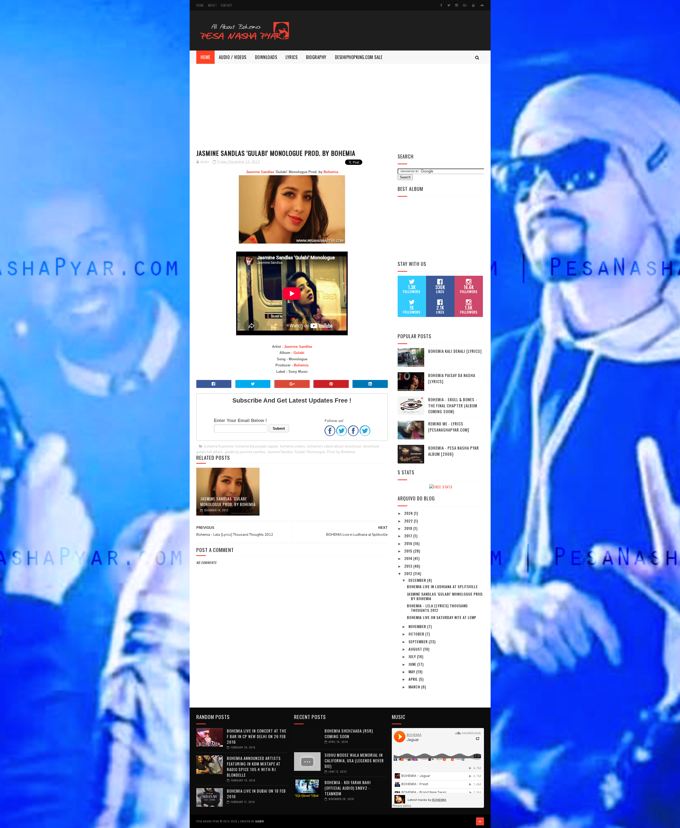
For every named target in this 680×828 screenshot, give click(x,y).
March (415, 686)
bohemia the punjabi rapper (256, 446)
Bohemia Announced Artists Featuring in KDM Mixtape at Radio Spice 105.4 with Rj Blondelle (254, 766)
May (412, 671)
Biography (316, 57)
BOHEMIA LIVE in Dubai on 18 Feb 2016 (256, 793)
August (416, 649)
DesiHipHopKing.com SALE (358, 57)
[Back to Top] (480, 821)
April (414, 679)
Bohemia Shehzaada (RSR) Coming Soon (349, 733)
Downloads (266, 57)
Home (200, 5)
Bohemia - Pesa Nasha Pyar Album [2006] (453, 451)
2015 (408, 551)
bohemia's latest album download (334, 446)
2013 (408, 566)
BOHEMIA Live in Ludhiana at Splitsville (442, 586)
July (413, 656)
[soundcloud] (482, 5)
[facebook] (441, 5)
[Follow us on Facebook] (330, 434)
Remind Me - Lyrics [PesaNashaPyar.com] (448, 427)
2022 (409, 521)
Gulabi (299, 353)
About (212, 5)
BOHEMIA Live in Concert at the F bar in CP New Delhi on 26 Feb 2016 (256, 736)
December (418, 580)
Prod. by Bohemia (341, 452)
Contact (226, 5)
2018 (408, 528)
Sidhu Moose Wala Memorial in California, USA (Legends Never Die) (354, 760)
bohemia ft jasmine (218, 446)
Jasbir (259, 821)
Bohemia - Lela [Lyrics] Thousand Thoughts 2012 (437, 608)
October (417, 634)
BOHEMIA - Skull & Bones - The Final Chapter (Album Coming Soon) (452, 405)
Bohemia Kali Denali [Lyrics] (455, 351)
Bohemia (331, 172)
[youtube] (473, 5)
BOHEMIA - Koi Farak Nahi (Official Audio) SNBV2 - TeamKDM (348, 787)
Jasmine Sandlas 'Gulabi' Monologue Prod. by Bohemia (228, 501)
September (419, 641)
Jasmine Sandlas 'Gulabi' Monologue (296, 452)
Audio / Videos (232, 57)
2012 (408, 573)
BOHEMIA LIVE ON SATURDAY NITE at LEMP (441, 617)
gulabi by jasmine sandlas (245, 452)
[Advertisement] (340, 103)
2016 (408, 543)
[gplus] (465, 5)
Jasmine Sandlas (260, 172)
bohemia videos (292, 446)
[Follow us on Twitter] (341, 434)
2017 (408, 535)
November (418, 626)
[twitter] (448, 5)
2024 (409, 513)
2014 (408, 558)
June (413, 664)
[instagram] (456, 5)
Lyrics (292, 57)
